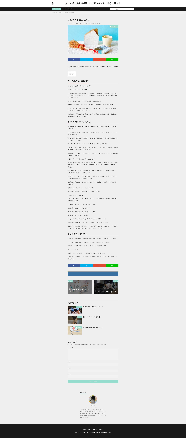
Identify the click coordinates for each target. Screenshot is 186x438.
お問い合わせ (86, 429)
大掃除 (86, 23)
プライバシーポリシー (97, 429)
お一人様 (63, 8)
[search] (133, 9)
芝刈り (89, 23)
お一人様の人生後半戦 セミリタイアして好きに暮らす (93, 3)
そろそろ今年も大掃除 (69, 12)
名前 (69, 362)
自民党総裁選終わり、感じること (93, 327)
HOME (54, 12)
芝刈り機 (92, 23)
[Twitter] (86, 59)
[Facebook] (74, 59)
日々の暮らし (60, 12)
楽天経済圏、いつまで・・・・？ (93, 306)
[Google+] (99, 59)
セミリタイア (69, 8)
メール (70, 368)
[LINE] (112, 59)
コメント (70, 347)
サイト (69, 374)
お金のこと (79, 306)
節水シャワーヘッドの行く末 (91, 317)
